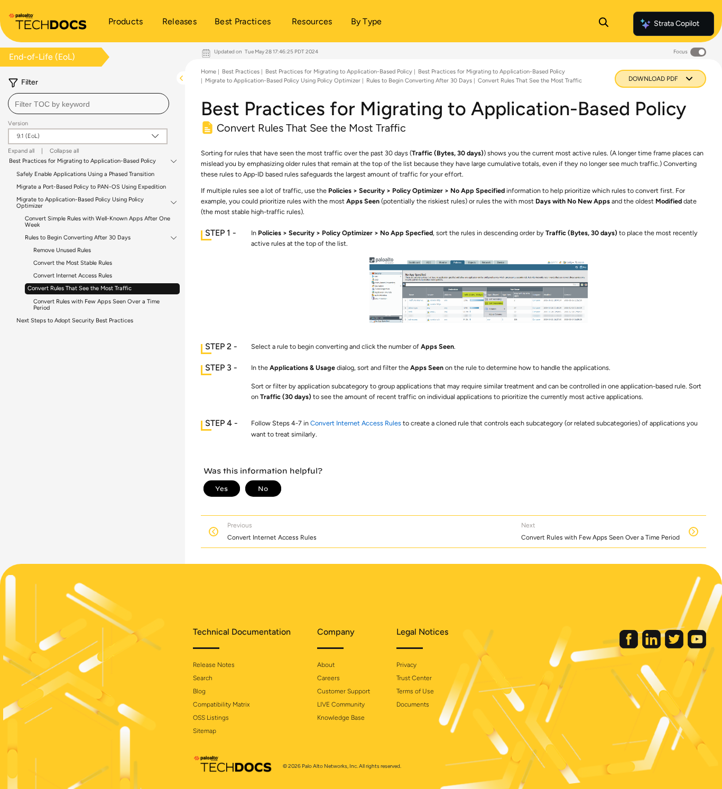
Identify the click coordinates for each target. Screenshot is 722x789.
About (326, 665)
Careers (328, 678)
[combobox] (88, 103)
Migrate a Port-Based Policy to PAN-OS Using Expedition (91, 186)
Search (202, 678)
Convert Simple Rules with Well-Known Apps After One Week (97, 221)
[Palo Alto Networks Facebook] (629, 646)
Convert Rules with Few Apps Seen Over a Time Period (96, 304)
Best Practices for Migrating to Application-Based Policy (82, 161)
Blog (199, 691)
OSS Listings (211, 717)
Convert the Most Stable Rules (72, 262)
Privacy (406, 665)
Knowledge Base (341, 717)
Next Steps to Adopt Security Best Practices (74, 320)
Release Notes (214, 665)
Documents (412, 704)
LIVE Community (341, 704)
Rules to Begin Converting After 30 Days (78, 238)
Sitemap (204, 731)
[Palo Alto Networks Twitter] (675, 646)
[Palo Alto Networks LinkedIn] (652, 646)
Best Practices (241, 71)
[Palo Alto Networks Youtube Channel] (697, 646)
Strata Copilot (676, 23)
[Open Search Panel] (604, 23)
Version (18, 123)
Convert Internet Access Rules (72, 275)
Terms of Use (415, 691)
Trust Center (414, 678)
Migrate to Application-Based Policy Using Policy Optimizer (80, 203)
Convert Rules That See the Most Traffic (79, 288)
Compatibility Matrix (221, 704)
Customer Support (343, 691)
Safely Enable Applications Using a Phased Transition (85, 174)
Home (208, 71)
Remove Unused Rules (62, 250)
